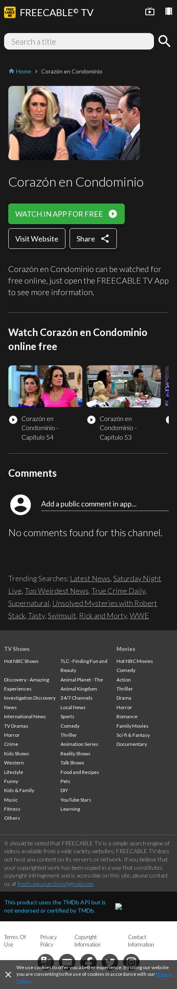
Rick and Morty (103, 615)
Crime (11, 744)
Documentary (131, 744)
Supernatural (28, 603)
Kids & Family (19, 790)
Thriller (69, 735)
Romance (126, 716)
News (10, 707)
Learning (70, 809)
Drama (123, 698)
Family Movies (132, 726)
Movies (125, 649)
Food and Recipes (80, 772)
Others (12, 818)
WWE (139, 615)
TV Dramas (16, 726)
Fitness (12, 809)
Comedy (70, 726)
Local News (73, 707)
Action (123, 680)
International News (25, 716)
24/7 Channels (77, 698)
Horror (12, 735)
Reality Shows (76, 753)
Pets (65, 781)
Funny (11, 781)
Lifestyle (13, 772)
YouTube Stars (76, 800)
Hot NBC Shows (21, 661)
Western (14, 762)
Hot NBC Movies (134, 661)
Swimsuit (62, 615)
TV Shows (17, 649)
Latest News (90, 578)
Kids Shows (16, 753)
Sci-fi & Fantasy (133, 735)
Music (11, 800)
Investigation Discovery (30, 698)
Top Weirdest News (56, 590)
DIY (64, 790)
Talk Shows (72, 762)
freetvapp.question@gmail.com (55, 883)
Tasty (36, 615)
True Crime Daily (118, 590)
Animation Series (79, 744)
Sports (68, 716)
